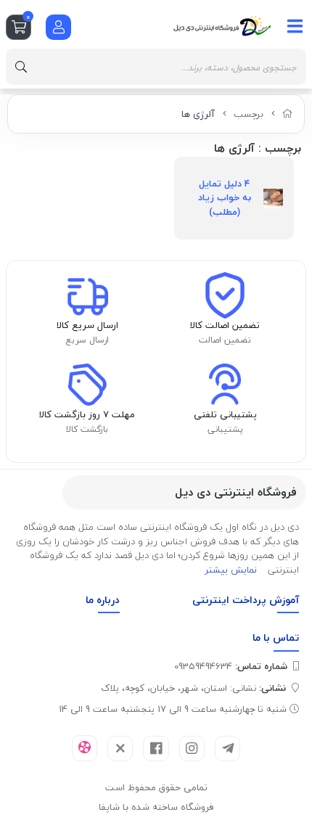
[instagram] (192, 748)
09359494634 (230, 666)
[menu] (295, 26)
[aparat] (84, 748)
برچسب (248, 114)
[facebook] (155, 748)
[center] (21, 67)
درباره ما (103, 600)
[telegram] (227, 748)
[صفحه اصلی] (287, 114)
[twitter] (120, 748)
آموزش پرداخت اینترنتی (245, 600)
